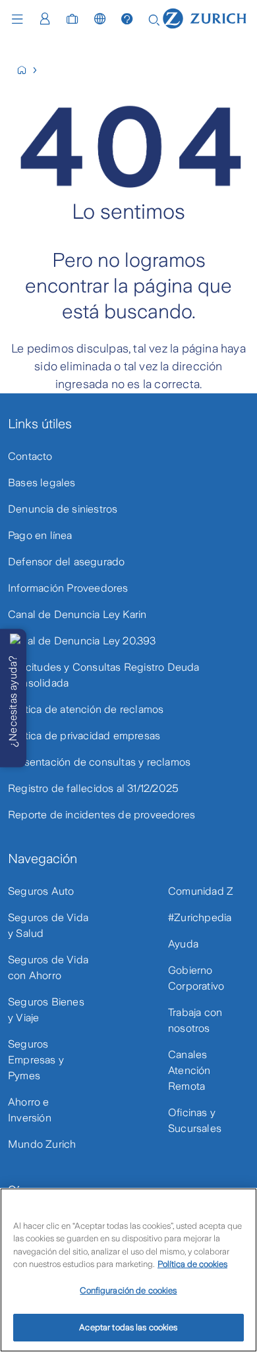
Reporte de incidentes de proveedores (101, 814)
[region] (128, 1270)
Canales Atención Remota (189, 1070)
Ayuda (183, 943)
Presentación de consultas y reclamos (99, 762)
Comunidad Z (200, 891)
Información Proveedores (68, 588)
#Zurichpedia (199, 917)
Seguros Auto (41, 891)
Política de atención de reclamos (85, 709)
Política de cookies (192, 1264)
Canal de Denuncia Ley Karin (77, 614)
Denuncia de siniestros (62, 509)
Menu (20, 19)
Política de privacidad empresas (84, 735)
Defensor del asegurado (66, 561)
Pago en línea (40, 535)
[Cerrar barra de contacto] (15, 639)
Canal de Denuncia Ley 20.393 (82, 640)
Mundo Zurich (42, 1144)
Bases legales (42, 482)
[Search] (154, 19)
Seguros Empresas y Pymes (36, 1059)
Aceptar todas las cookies (128, 1327)
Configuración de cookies (128, 1290)
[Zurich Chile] (27, 70)
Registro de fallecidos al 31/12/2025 (93, 788)
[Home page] (204, 17)
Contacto (30, 456)
